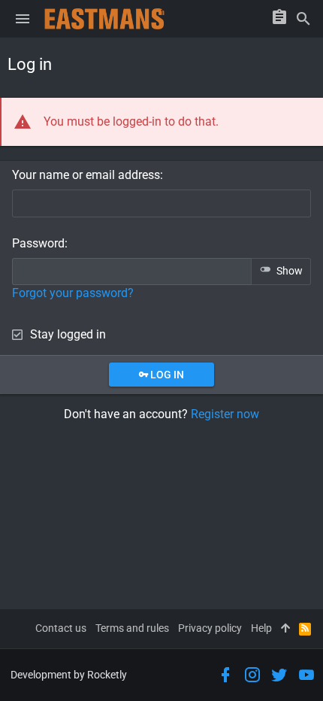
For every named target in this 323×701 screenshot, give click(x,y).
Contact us (60, 628)
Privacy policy (210, 628)
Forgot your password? (73, 293)
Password (38, 243)
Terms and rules (132, 628)
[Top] (285, 629)
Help (261, 628)
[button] (23, 19)
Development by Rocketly (69, 675)
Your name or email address (86, 175)
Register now (225, 414)
